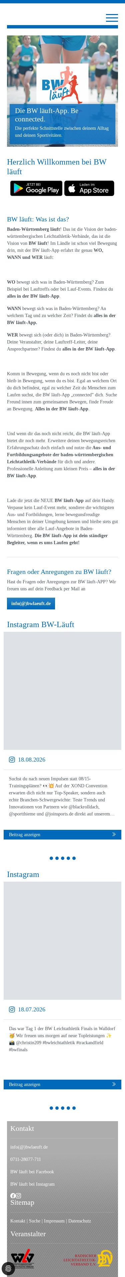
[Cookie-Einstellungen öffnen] (8, 1268)
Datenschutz (79, 1220)
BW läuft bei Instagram (32, 1184)
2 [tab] (57, 859)
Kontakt (17, 1220)
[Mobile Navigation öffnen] (112, 18)
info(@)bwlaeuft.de (31, 603)
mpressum (55, 1220)
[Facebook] (13, 1195)
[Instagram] (18, 1195)
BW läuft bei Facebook (32, 1171)
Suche (35, 1220)
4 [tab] (68, 859)
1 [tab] (51, 859)
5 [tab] (74, 859)
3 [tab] (63, 859)
